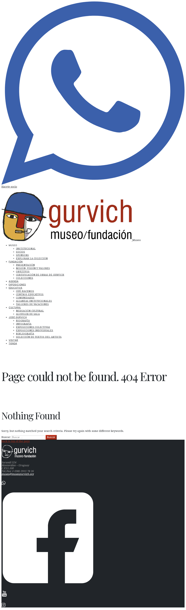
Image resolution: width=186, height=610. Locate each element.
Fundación (16, 261)
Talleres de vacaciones (32, 304)
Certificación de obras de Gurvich (40, 275)
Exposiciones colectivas (33, 327)
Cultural (15, 307)
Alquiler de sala (28, 314)
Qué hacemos (25, 291)
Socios (20, 252)
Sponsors (22, 255)
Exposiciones (17, 284)
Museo (136, 240)
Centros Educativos (30, 294)
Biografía (23, 320)
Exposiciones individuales (34, 330)
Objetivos (23, 271)
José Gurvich (18, 317)
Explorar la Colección (32, 258)
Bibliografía (25, 333)
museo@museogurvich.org (17, 474)
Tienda (13, 343)
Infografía (23, 324)
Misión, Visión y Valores (33, 268)
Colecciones (24, 278)
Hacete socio (9, 186)
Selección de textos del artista (39, 337)
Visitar (13, 340)
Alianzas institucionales (34, 301)
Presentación (25, 265)
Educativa (15, 287)
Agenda (14, 281)
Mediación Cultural (30, 311)
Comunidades (25, 297)
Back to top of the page (15, 441)
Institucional (26, 248)
